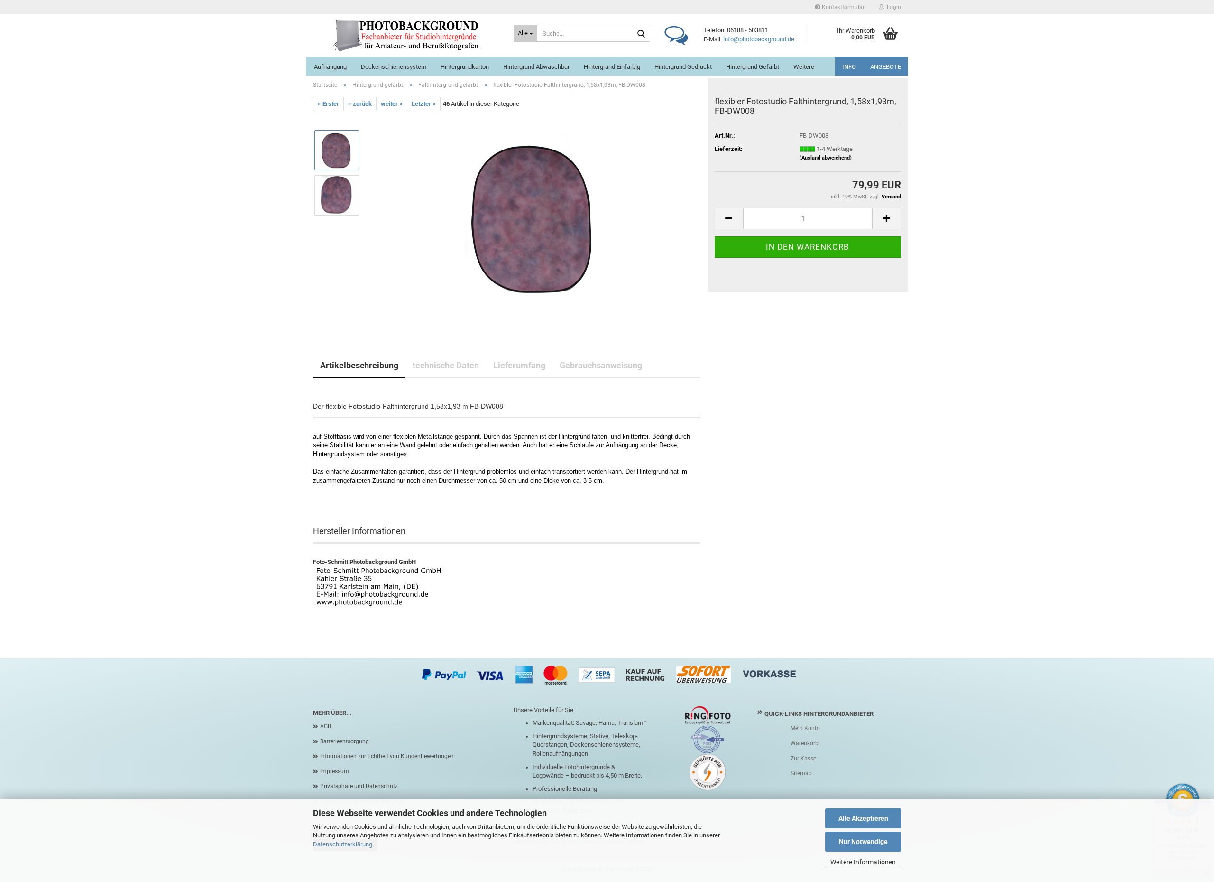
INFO (849, 66)
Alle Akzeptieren (863, 818)
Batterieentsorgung (344, 741)
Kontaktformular (842, 7)
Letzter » (424, 103)
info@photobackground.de (758, 39)
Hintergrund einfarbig (612, 66)
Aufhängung (330, 66)
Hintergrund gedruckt (683, 66)
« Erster (328, 103)
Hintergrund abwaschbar (536, 66)
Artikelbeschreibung (359, 365)
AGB (325, 726)
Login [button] (892, 7)
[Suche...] (641, 33)
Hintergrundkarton (465, 66)
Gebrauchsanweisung (601, 365)
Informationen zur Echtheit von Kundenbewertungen (387, 756)
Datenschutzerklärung (342, 844)
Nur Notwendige (863, 841)
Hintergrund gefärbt (752, 66)
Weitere (803, 66)
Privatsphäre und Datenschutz (359, 786)
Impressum (334, 771)
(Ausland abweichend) (826, 158)
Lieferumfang (519, 365)
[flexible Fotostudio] (534, 217)
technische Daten (446, 365)
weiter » (392, 103)
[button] (729, 218)
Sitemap (801, 773)
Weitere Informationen (863, 862)
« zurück (360, 103)
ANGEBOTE (885, 66)
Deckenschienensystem (393, 66)
